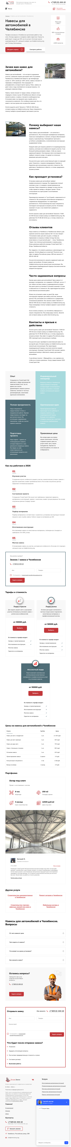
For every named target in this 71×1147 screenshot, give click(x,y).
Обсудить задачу (13, 49)
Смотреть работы (36, 49)
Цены (7, 1114)
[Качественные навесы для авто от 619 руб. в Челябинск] (10, 3)
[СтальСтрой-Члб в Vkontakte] (33, 1080)
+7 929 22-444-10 (58, 2)
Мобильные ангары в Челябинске (51, 906)
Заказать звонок (15, 1129)
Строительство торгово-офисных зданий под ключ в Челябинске (20, 907)
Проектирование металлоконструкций (54, 1086)
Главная (7, 16)
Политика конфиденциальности (14, 1089)
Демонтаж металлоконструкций (52, 1092)
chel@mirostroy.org (13, 1137)
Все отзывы (56, 866)
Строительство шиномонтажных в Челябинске (20, 896)
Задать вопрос (17, 580)
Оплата (7, 1111)
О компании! (9, 1108)
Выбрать (20, 628)
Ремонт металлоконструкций (51, 1094)
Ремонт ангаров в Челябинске (50, 895)
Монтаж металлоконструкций (51, 1089)
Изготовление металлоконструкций (53, 1083)
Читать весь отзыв (16, 878)
